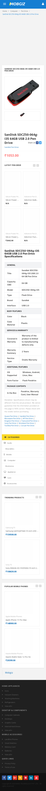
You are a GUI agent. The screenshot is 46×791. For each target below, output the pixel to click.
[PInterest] (25, 777)
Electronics (9, 466)
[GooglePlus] (15, 777)
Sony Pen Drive (10, 423)
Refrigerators (10, 702)
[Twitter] (9, 777)
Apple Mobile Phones (14, 616)
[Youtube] (36, 777)
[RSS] (20, 777)
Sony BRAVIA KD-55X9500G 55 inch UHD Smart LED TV (22, 568)
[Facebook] (4, 777)
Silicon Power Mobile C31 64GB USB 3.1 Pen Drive (13, 200)
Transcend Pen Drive (29, 421)
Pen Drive (24, 11)
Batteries (8, 751)
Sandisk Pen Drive (11, 147)
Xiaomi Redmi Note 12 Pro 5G (18, 657)
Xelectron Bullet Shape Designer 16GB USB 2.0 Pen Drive (31, 200)
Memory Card (10, 747)
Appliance (12, 472)
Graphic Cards (10, 722)
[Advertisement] (23, 41)
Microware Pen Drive (12, 418)
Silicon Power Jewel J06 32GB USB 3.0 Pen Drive (13, 237)
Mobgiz (9, 672)
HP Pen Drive (28, 418)
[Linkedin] (31, 777)
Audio (9, 443)
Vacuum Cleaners (12, 695)
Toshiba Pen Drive (11, 425)
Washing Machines (12, 698)
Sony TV (9, 565)
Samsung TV (10, 527)
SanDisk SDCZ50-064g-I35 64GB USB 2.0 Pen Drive (21, 14)
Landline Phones (11, 739)
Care (9, 478)
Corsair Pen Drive (27, 425)
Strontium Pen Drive (26, 423)
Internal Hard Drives (12, 726)
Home (5, 11)
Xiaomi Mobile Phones (14, 653)
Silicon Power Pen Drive (13, 196)
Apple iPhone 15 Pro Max (16, 620)
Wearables (9, 449)
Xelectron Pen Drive (31, 196)
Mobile (9, 454)
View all (8, 706)
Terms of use (10, 767)
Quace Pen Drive (11, 416)
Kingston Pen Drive (11, 421)
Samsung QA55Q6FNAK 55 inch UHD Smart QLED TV (22, 531)
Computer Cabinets (12, 715)
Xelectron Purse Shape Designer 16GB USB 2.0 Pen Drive (31, 237)
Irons (7, 691)
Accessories (12, 483)
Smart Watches (11, 743)
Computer (14, 11)
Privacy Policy (10, 763)
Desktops (8, 719)
